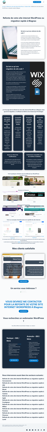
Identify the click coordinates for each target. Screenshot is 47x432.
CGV (25, 425)
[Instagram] (29, 430)
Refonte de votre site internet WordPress (15, 6)
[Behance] (38, 430)
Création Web (27, 6)
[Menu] (43, 2)
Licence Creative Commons (18, 426)
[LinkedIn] (44, 430)
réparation (19, 344)
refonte (19, 241)
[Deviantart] (41, 430)
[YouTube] (26, 430)
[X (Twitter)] (32, 430)
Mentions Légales (21, 425)
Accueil (4, 6)
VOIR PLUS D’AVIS (23, 281)
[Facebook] (35, 430)
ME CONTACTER (23, 311)
